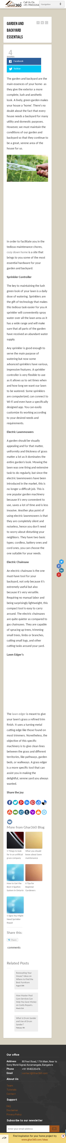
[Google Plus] (21, 802)
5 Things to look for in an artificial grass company (15, 854)
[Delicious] (44, 802)
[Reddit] (38, 802)
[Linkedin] (26, 802)
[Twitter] (15, 802)
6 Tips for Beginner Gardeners (30, 887)
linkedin (62, 570)
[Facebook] (9, 802)
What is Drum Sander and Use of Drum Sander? (26, 1021)
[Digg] (21, 812)
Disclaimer (12, 1110)
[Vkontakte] (9, 821)
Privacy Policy (14, 1114)
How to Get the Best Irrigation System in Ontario (15, 887)
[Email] (15, 812)
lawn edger (19, 714)
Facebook (59, 566)
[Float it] (44, 812)
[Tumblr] (26, 812)
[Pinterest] (32, 802)
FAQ (9, 1106)
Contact (11, 1094)
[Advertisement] (35, 208)
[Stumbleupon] (9, 812)
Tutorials (11, 1089)
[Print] (38, 812)
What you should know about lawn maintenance (33, 854)
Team (10, 1085)
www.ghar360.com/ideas (34, 1140)
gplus (59, 574)
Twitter (62, 562)
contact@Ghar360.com (35, 1073)
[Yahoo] (32, 812)
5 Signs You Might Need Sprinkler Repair (15, 919)
